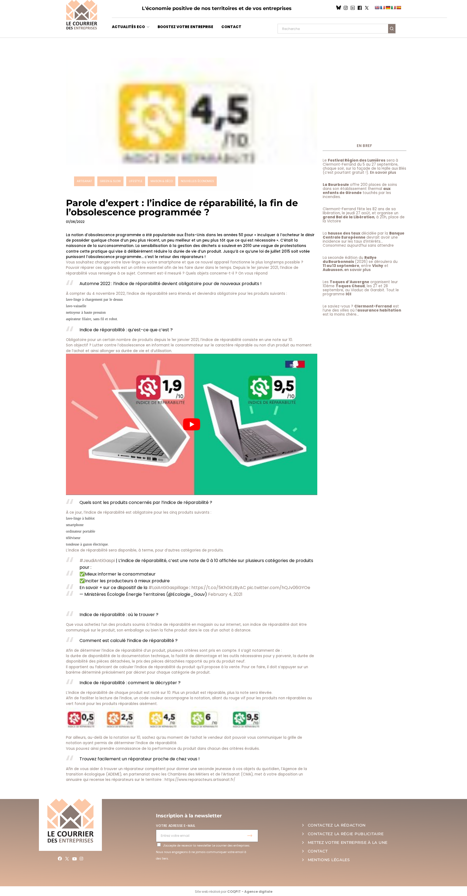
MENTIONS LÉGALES (329, 859)
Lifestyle (135, 181)
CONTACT (231, 26)
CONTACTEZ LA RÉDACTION (337, 825)
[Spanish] (398, 7)
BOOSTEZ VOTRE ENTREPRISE (185, 26)
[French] (382, 7)
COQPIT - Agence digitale (249, 891)
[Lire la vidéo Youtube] (191, 424)
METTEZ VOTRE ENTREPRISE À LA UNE (348, 842)
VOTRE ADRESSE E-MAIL (175, 825)
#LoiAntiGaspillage (168, 587)
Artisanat (84, 181)
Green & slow (110, 181)
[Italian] (393, 7)
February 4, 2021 (225, 594)
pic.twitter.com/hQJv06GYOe (278, 587)
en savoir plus (357, 269)
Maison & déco (162, 181)
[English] (377, 7)
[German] (387, 7)
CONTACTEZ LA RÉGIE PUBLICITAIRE (346, 833)
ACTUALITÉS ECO (128, 26)
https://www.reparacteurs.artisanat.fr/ (200, 779)
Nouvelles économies (197, 181)
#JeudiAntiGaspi (97, 560)
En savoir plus (383, 172)
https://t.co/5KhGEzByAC (218, 587)
